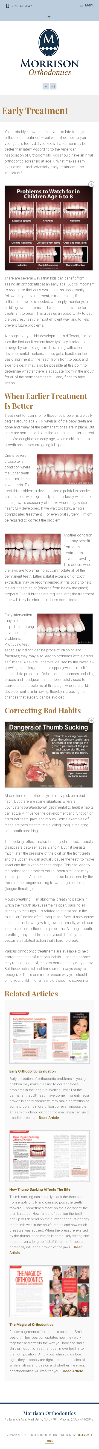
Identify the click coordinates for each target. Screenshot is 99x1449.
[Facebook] (46, 86)
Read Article (49, 1118)
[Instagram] (53, 86)
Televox (84, 1435)
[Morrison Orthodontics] (49, 52)
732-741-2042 (22, 6)
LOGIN (49, 1441)
